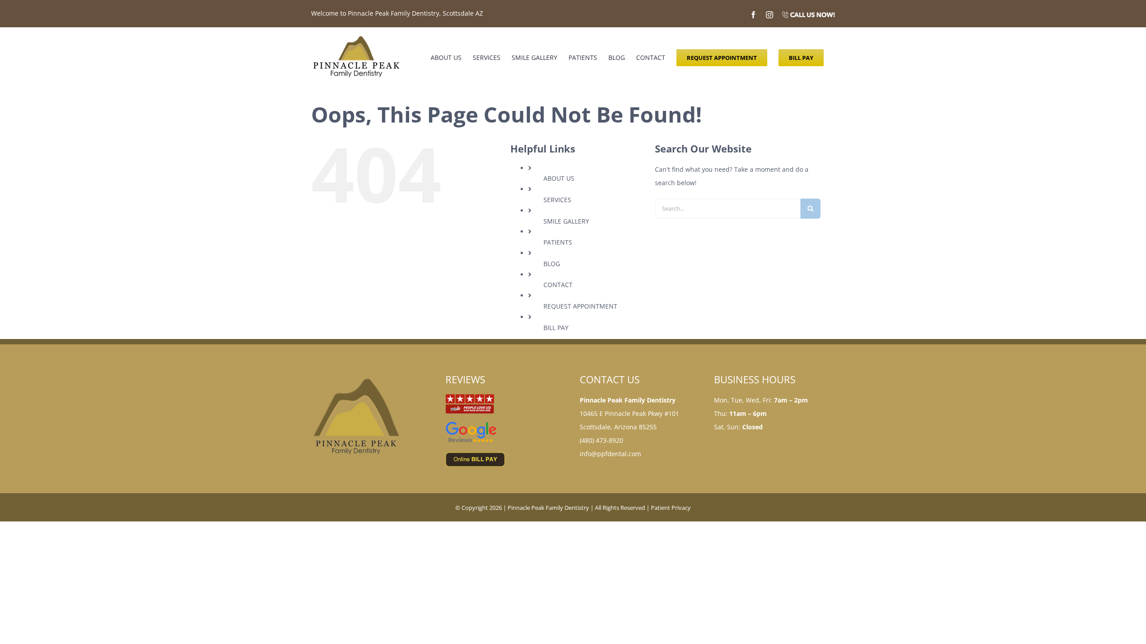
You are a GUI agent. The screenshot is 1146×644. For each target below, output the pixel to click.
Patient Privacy (671, 508)
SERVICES (557, 199)
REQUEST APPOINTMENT (580, 306)
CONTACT (558, 284)
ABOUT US (558, 178)
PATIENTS (557, 242)
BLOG (551, 263)
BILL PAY (556, 327)
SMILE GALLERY (566, 221)
